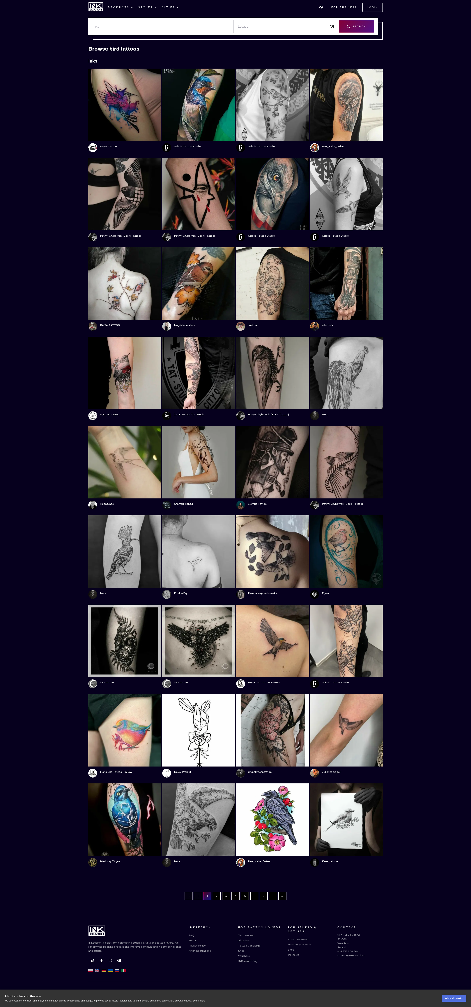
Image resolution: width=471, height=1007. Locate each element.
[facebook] (101, 960)
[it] (123, 971)
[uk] (110, 971)
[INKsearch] (95, 7)
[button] (321, 7)
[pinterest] (119, 960)
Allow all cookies (454, 998)
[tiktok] (92, 960)
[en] (97, 971)
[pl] (90, 971)
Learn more (199, 1000)
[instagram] (110, 960)
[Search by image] (332, 26)
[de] (104, 971)
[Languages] (321, 7)
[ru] (117, 971)
